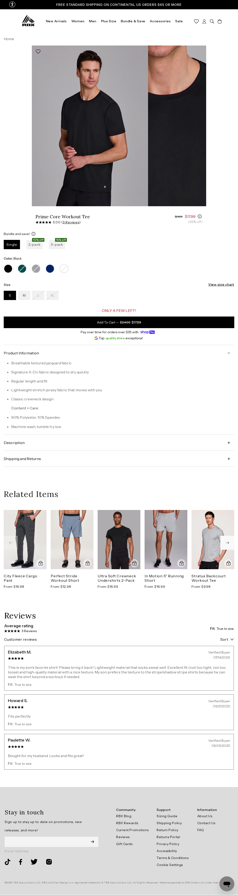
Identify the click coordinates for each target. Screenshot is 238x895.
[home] (28, 21)
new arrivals (56, 21)
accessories (160, 21)
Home (9, 38)
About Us (204, 816)
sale (179, 21)
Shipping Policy (169, 823)
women (78, 21)
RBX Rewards (127, 823)
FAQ (200, 830)
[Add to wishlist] (38, 51)
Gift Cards (124, 844)
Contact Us (206, 823)
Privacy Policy (168, 844)
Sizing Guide (167, 816)
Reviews (123, 837)
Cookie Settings (170, 865)
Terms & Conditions (172, 858)
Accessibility (167, 851)
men (92, 21)
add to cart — (119, 322)
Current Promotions (132, 830)
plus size (108, 21)
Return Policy (167, 830)
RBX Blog (123, 816)
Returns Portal (168, 837)
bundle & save (133, 21)
